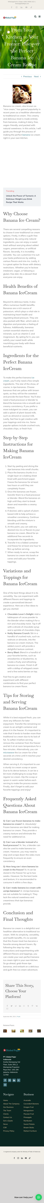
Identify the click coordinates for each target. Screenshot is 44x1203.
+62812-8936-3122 (29, 1)
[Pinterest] (32, 1005)
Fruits (18, 1016)
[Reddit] (16, 1005)
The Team (7, 1110)
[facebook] (5, 1080)
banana (26, 134)
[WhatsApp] (24, 1005)
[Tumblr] (28, 1005)
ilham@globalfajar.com (22, 3)
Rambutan (28, 1121)
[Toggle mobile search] (35, 16)
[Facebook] (7, 1005)
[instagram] (9, 1080)
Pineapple (28, 1117)
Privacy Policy (8, 1131)
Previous (27, 76)
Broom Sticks (29, 1127)
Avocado (27, 1100)
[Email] (7, 1008)
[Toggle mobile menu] (40, 16)
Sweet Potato (29, 1124)
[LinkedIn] (20, 1005)
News (5, 1124)
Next (36, 76)
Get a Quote (8, 1121)
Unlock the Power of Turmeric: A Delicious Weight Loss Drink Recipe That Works (21, 199)
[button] (38, 1197)
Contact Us (7, 1117)
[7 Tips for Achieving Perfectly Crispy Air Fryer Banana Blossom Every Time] (30, 1031)
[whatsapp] (18, 1080)
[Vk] (37, 1005)
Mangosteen (29, 1110)
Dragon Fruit (29, 1107)
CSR (5, 1127)
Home (5, 1100)
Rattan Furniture (30, 1131)
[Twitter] (11, 1005)
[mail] (5, 1084)
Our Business (8, 1107)
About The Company (11, 1104)
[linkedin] (14, 1080)
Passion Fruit (29, 1114)
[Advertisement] (22, 163)
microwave (8, 752)
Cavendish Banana (31, 1104)
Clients (6, 1114)
